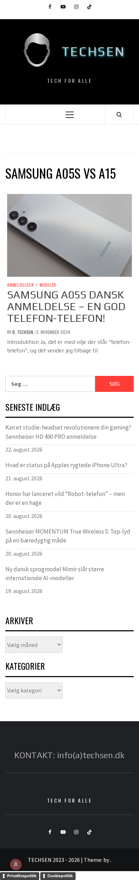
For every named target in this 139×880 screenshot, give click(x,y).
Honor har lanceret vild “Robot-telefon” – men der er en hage (65, 498)
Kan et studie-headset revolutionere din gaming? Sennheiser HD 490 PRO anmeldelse (68, 432)
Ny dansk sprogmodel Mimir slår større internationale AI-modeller (54, 573)
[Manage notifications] (15, 864)
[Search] (119, 114)
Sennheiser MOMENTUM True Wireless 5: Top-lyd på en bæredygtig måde (67, 536)
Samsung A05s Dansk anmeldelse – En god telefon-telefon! (66, 306)
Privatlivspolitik (21, 875)
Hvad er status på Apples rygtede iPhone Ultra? (66, 465)
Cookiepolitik (60, 875)
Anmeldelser (20, 285)
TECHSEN (93, 51)
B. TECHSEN (23, 332)
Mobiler (48, 285)
